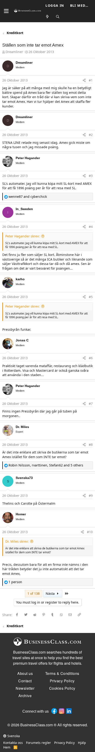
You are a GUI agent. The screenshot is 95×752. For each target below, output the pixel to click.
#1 (91, 80)
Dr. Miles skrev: (17, 541)
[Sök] (58, 16)
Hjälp (82, 742)
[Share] (84, 80)
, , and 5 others (46, 465)
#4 (91, 226)
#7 (91, 403)
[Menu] (6, 11)
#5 (91, 297)
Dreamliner (14, 52)
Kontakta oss (13, 742)
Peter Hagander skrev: (22, 236)
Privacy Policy (64, 742)
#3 (91, 175)
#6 (91, 358)
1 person (15, 582)
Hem (6, 747)
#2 (91, 134)
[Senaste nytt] (47, 16)
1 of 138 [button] (33, 593)
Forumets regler (38, 742)
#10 (90, 532)
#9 (91, 495)
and (28, 196)
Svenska (13, 736)
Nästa (51, 593)
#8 (91, 444)
